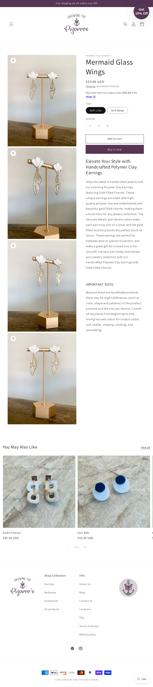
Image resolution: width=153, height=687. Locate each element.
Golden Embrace (12, 532)
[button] (11, 24)
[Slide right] (85, 547)
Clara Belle (83, 532)
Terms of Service (89, 626)
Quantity (90, 118)
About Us (84, 584)
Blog (82, 592)
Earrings (49, 584)
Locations (85, 609)
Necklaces (50, 592)
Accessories (51, 600)
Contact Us (86, 600)
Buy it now (115, 149)
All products (51, 609)
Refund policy (87, 634)
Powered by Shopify (90, 679)
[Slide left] (68, 547)
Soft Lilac (96, 110)
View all (145, 447)
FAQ (81, 617)
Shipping (90, 86)
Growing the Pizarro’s (71, 679)
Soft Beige (117, 110)
